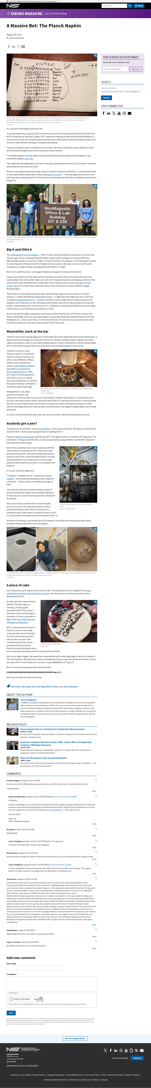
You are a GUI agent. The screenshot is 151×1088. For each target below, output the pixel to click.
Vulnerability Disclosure (75, 1075)
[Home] (13, 6)
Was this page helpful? (75, 1038)
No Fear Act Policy (92, 1075)
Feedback (137, 1058)
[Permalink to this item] (34, 249)
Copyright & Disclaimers (55, 1075)
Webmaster (11, 1065)
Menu (140, 5)
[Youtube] (119, 113)
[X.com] (18, 46)
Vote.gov (104, 1080)
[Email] (23, 46)
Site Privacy (14, 1075)
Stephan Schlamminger (25, 437)
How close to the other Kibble (66, 797)
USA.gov (95, 1080)
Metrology (26, 686)
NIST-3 (22, 378)
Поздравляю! (57, 841)
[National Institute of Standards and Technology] (23, 1049)
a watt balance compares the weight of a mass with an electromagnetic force (21, 369)
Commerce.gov (73, 1080)
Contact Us (21, 1065)
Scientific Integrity (132, 1075)
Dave (64, 439)
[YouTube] (126, 1050)
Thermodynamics (70, 686)
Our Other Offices (32, 1065)
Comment (12, 974)
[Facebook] (9, 46)
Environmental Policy (115, 1075)
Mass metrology (39, 686)
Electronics (16, 686)
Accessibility (25, 1075)
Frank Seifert (45, 429)
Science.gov (85, 1080)
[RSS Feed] (136, 1050)
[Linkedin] (13, 46)
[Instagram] (124, 113)
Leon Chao (29, 158)
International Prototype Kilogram (24, 255)
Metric (49, 686)
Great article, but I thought (61, 865)
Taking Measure (26, 13)
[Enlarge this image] (52, 85)
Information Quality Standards (55, 1080)
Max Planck (47, 297)
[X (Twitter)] (114, 113)
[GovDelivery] (129, 113)
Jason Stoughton (16, 37)
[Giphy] (131, 1050)
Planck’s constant (54, 174)
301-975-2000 (11, 1061)
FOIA (103, 1075)
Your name (11, 964)
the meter (79, 283)
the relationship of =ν (24, 300)
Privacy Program (39, 1075)
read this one (57, 810)
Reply (94, 791)
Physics (56, 686)
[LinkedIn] (108, 113)
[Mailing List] (141, 1050)
